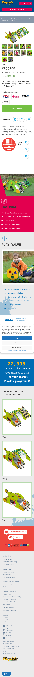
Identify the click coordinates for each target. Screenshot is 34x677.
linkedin (8, 633)
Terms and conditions (9, 591)
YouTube (9, 638)
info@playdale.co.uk (9, 653)
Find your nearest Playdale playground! (17, 379)
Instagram (9, 630)
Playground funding (9, 577)
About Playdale (7, 559)
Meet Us (18, 537)
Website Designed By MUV (11, 581)
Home (3, 19)
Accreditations (7, 574)
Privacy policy (22, 350)
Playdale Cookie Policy (12, 350)
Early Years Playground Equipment (18, 19)
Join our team (7, 567)
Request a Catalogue (18, 532)
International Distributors (10, 602)
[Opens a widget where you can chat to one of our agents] (6, 674)
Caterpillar (5, 20)
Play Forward (7, 604)
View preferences (17, 348)
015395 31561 (7, 643)
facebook (9, 626)
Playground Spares (8, 564)
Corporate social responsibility (12, 597)
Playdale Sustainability (9, 599)
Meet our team (7, 569)
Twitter (5, 628)
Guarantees (6, 589)
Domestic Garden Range (10, 562)
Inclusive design (8, 584)
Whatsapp (9, 635)
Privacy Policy (23, 331)
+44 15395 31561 (8, 648)
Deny (17, 343)
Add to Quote (17, 108)
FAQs (4, 586)
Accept (17, 338)
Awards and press (8, 572)
